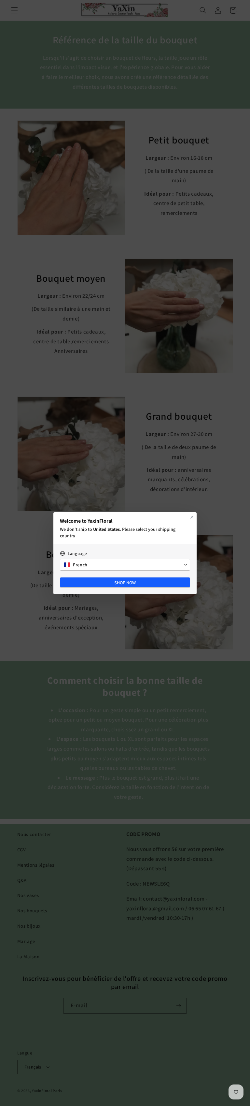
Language (77, 553)
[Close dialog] (191, 517)
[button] (125, 565)
